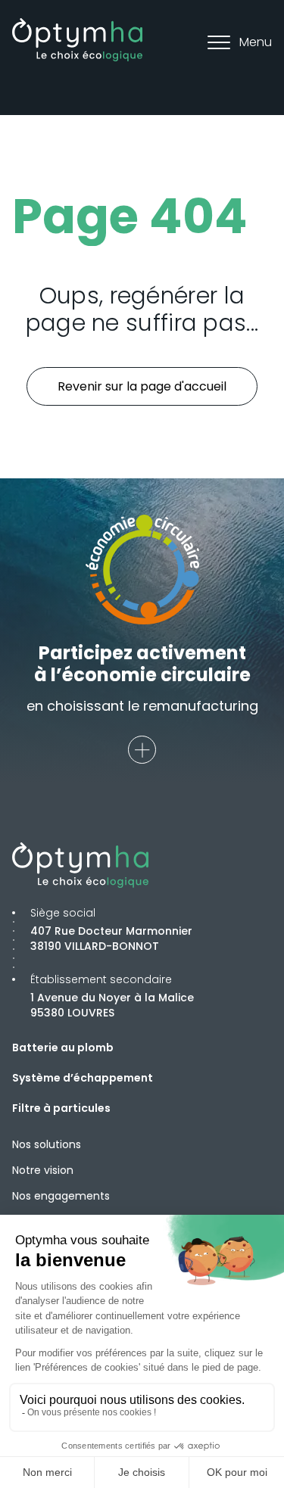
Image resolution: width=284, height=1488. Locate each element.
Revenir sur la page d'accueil (142, 386)
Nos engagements (61, 1195)
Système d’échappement (82, 1077)
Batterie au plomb (63, 1047)
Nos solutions (46, 1144)
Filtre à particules (61, 1108)
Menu (255, 42)
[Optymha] (77, 39)
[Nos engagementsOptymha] (142, 750)
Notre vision (42, 1170)
